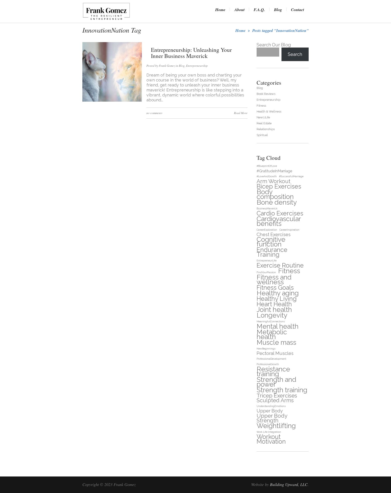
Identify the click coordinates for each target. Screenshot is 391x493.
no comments (154, 113)
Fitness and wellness (274, 279)
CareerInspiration (289, 229)
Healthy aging (278, 293)
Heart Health (274, 304)
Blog (278, 9)
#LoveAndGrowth (267, 176)
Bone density (277, 202)
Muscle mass (276, 342)
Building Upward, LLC (289, 484)
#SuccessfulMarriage (291, 176)
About (239, 9)
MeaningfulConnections (271, 321)
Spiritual (262, 135)
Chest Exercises (274, 234)
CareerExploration (267, 229)
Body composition (275, 194)
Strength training (282, 390)
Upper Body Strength (272, 418)
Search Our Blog (274, 45)
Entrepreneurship (197, 66)
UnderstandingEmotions (271, 406)
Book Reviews (266, 94)
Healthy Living (277, 298)
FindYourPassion (266, 272)
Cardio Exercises (280, 213)
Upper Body (270, 411)
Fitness (261, 105)
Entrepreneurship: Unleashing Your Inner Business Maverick (191, 53)
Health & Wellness (269, 111)
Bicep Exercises (279, 186)
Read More (241, 113)
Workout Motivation (271, 439)
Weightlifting (276, 425)
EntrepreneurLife (267, 260)
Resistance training (273, 371)
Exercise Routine (280, 265)
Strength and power (276, 382)
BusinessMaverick (267, 208)
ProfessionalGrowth (268, 364)
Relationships (266, 129)
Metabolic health (272, 334)
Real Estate (264, 123)
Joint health (274, 309)
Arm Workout (273, 181)
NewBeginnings (266, 348)
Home (220, 9)
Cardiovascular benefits (279, 221)
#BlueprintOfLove (267, 166)
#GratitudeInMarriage (274, 171)
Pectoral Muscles (275, 353)
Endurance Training (272, 252)
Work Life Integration (269, 432)
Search (295, 54)
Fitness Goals (275, 287)
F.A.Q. (259, 9)
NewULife (263, 117)
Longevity (272, 315)
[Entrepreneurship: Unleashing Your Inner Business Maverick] (112, 100)
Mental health (277, 326)
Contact (297, 9)
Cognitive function (271, 241)
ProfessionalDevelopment (271, 358)
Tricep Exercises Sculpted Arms (277, 398)
